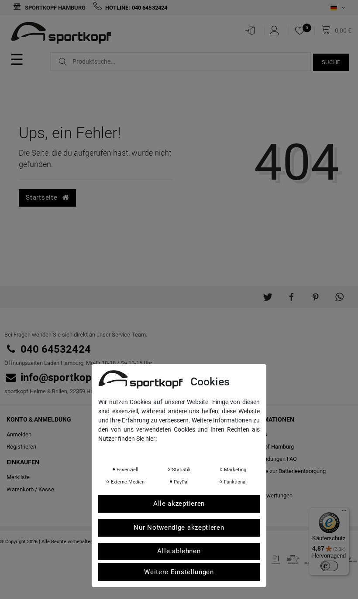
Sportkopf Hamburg (55, 7)
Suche (331, 62)
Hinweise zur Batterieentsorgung (285, 471)
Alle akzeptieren (179, 503)
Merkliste (18, 477)
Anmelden (19, 434)
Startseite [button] (42, 197)
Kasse (46, 489)
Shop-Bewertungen (269, 495)
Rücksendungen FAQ (271, 459)
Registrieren (21, 446)
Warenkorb (20, 489)
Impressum (185, 450)
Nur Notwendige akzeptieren (179, 527)
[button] (267, 293)
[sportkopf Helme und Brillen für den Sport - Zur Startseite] (64, 34)
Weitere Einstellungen (179, 572)
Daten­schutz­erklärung (133, 450)
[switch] (329, 566)
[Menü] (344, 512)
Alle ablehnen (178, 551)
